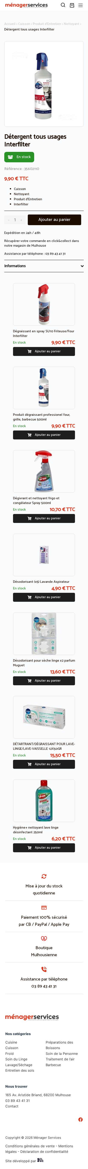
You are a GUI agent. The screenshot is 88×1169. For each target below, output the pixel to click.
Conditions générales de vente (30, 1146)
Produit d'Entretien (47, 24)
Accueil (9, 24)
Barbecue (53, 1065)
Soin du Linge (16, 1059)
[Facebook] (80, 1119)
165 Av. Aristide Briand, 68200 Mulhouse (38, 1095)
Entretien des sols (19, 1070)
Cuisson (24, 24)
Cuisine (11, 1042)
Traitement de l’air (60, 1059)
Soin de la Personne (62, 1053)
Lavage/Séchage (18, 1065)
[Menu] (80, 5)
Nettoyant (71, 24)
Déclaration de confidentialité (44, 1151)
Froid (9, 1053)
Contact (11, 1106)
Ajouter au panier (54, 219)
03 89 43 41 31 (55, 254)
